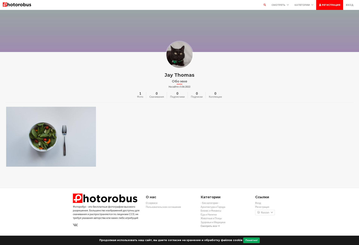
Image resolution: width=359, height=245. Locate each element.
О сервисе (151, 203)
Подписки (197, 96)
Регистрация (330, 5)
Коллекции (215, 96)
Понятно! (251, 240)
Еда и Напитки (209, 214)
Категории (302, 5)
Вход (349, 5)
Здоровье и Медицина (213, 222)
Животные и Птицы (211, 218)
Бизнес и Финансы (211, 210)
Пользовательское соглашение (163, 207)
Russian (265, 212)
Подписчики (177, 96)
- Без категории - (210, 203)
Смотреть (278, 5)
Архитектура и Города (213, 207)
